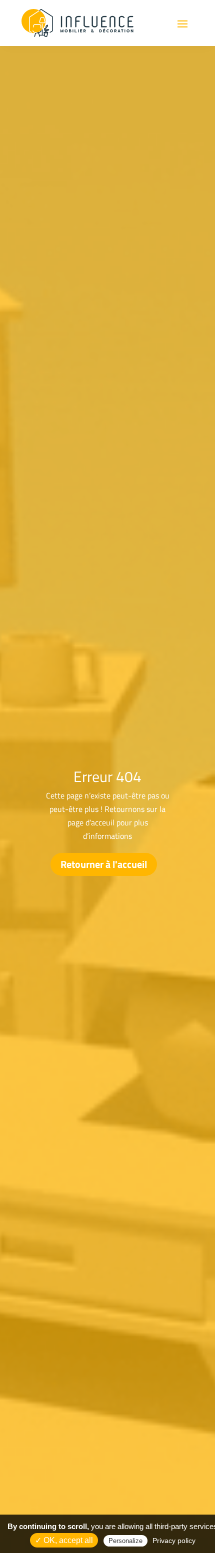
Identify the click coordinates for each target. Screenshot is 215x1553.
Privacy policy (174, 1541)
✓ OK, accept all (64, 1540)
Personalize (125, 1541)
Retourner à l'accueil (103, 864)
